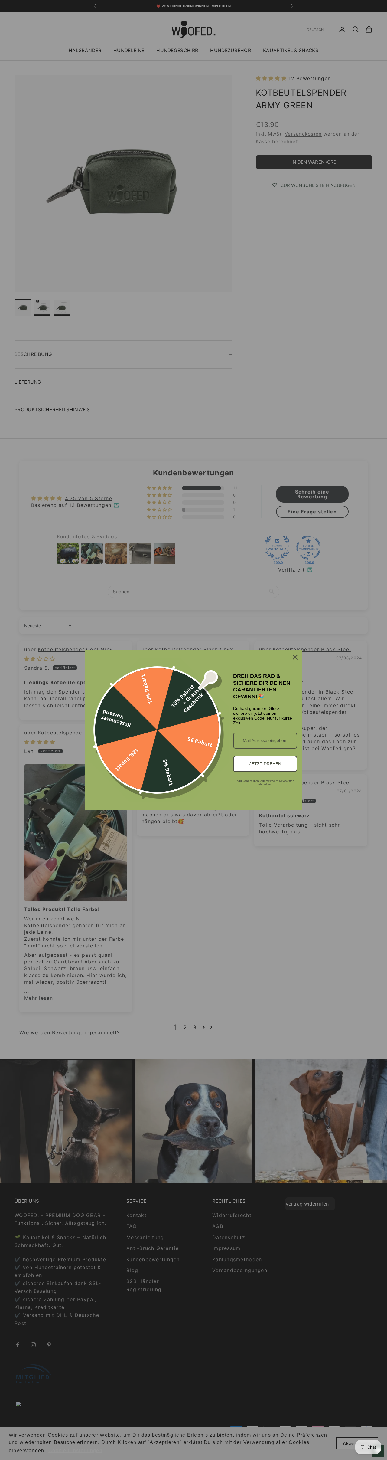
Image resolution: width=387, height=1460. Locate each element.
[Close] (295, 657)
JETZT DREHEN (265, 763)
